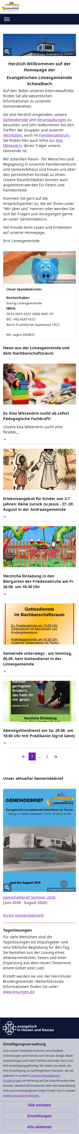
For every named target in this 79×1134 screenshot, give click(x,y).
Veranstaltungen (51, 119)
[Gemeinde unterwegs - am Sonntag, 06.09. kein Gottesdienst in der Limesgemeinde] (39, 671)
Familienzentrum (54, 135)
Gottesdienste (15, 119)
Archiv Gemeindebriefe (23, 915)
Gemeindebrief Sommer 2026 (29, 897)
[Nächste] (55, 756)
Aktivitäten (12, 135)
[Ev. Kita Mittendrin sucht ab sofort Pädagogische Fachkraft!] (39, 439)
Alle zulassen (39, 1105)
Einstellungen (39, 1115)
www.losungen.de (19, 991)
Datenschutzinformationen (21, 1095)
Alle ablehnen (39, 1126)
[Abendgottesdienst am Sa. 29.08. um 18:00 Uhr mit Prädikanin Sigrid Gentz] (39, 743)
